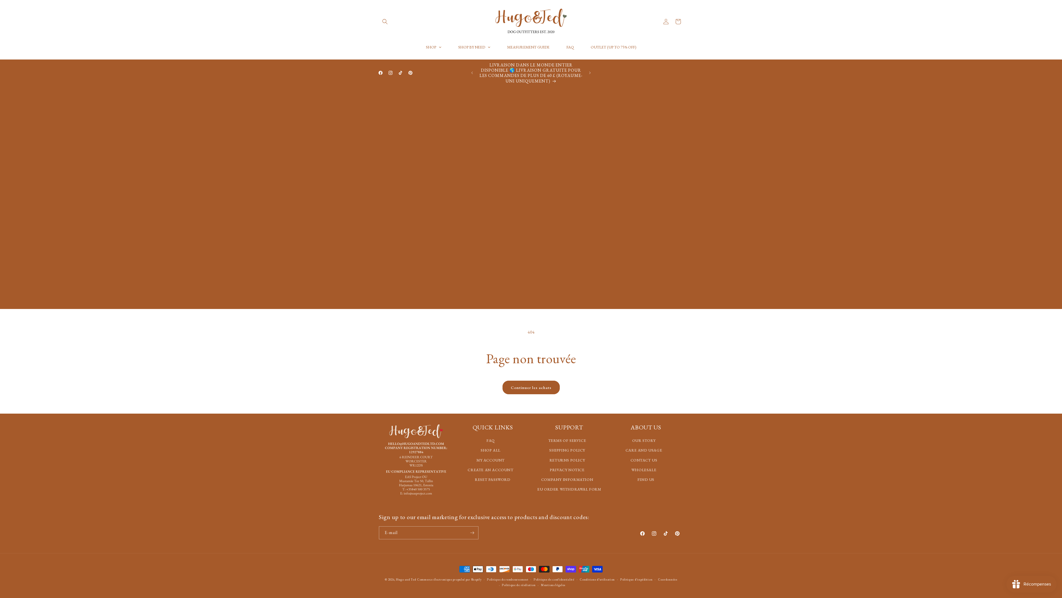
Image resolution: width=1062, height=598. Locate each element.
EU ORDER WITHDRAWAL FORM (569, 489)
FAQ (490, 440)
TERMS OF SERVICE (567, 440)
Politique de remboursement (507, 579)
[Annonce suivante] (590, 73)
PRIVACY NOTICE (567, 469)
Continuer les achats (531, 387)
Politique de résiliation (518, 585)
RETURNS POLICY (567, 460)
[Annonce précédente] (472, 73)
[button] (385, 22)
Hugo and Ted (406, 579)
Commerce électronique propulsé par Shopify (449, 579)
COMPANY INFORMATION (567, 479)
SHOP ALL (491, 450)
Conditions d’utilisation (597, 579)
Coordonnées (667, 579)
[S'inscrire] (472, 532)
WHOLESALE (643, 469)
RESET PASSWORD (492, 479)
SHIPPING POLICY (567, 450)
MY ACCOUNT (491, 460)
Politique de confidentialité (554, 579)
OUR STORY (643, 440)
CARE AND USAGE (644, 450)
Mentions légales (553, 585)
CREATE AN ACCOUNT (490, 469)
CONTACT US (644, 460)
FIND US (645, 479)
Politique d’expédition (636, 579)
